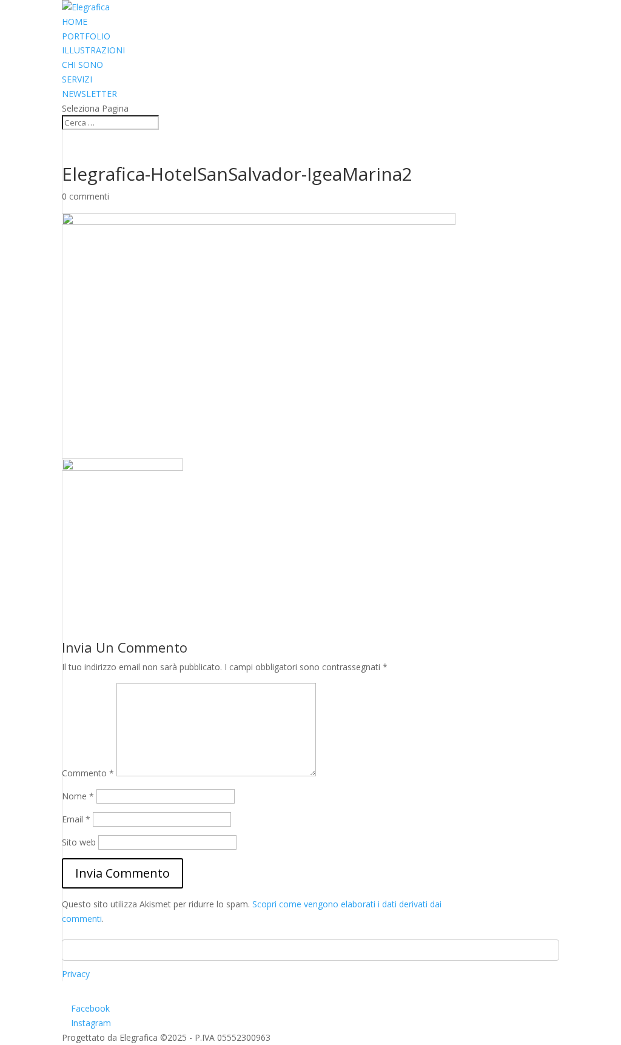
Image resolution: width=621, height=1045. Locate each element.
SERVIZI (77, 79)
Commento (88, 773)
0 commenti (85, 196)
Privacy (76, 973)
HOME (74, 21)
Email (76, 819)
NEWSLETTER (89, 93)
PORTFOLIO (86, 36)
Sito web (79, 842)
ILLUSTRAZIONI (93, 50)
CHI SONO (82, 64)
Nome (78, 796)
